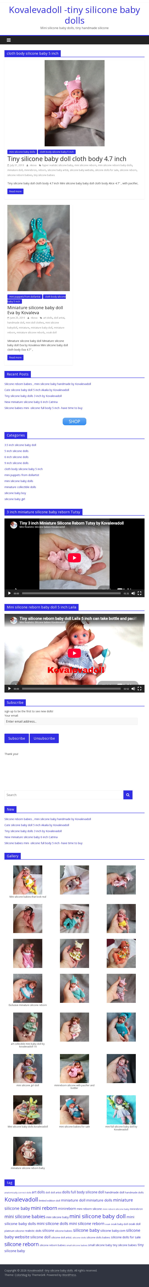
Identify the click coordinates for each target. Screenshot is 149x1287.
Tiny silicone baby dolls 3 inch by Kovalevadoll (33, 396)
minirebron (30, 170)
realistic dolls (33, 1231)
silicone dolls (79, 1237)
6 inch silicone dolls (16, 457)
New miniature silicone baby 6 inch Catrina (31, 402)
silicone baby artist (58, 170)
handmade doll (15, 322)
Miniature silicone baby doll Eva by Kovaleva (35, 309)
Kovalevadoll (21, 1199)
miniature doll (15, 170)
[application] (74, 557)
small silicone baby (100, 1245)
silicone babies (63, 1231)
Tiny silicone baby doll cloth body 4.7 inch (66, 158)
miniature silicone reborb (31, 332)
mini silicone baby (57, 1217)
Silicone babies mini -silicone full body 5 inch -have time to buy (43, 408)
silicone (48, 1230)
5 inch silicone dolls (16, 451)
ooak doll (51, 332)
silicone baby (86, 1230)
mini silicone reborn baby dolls (115, 165)
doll (48, 1192)
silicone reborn (128, 170)
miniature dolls (99, 1200)
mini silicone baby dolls (22, 152)
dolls (66, 1192)
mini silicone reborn (85, 165)
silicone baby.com (112, 1230)
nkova (33, 165)
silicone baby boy (15, 493)
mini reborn (44, 1208)
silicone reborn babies (19, 175)
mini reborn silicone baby (116, 1209)
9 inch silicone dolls (16, 463)
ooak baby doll (119, 1224)
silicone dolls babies (98, 1237)
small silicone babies (77, 1245)
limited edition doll (49, 1200)
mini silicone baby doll (97, 1216)
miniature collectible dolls (20, 487)
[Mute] (133, 593)
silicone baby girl (14, 499)
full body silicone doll (87, 1192)
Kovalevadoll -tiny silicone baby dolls (74, 14)
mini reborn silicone (89, 1209)
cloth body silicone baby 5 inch (57, 152)
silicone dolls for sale (106, 170)
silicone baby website (82, 170)
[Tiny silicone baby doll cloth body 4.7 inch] (75, 62)
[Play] (9, 593)
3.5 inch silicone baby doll (20, 445)
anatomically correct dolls (17, 1192)
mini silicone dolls (52, 1223)
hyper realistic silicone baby (57, 165)
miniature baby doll (41, 327)
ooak (107, 1224)
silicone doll (40, 1236)
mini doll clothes (35, 322)
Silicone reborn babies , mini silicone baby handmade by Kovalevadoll (47, 384)
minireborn (67, 1208)
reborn (42, 170)
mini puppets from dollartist (24, 296)
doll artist (59, 317)
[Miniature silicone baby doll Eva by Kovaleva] (38, 207)
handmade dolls (134, 1192)
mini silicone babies (24, 1216)
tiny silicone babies (44, 175)
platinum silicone (14, 1231)
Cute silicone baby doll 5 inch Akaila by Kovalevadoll (36, 390)
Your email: (11, 715)
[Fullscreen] (139, 593)
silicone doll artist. (61, 1237)
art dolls (47, 317)
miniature (24, 327)
